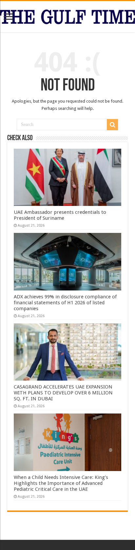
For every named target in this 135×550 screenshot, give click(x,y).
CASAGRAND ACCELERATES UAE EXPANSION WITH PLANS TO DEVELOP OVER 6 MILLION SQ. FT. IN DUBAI (63, 393)
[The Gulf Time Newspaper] (67, 15)
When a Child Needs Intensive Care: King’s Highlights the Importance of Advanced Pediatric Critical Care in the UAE (61, 483)
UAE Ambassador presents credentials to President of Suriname (60, 215)
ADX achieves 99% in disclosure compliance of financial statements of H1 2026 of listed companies (65, 303)
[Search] (112, 124)
